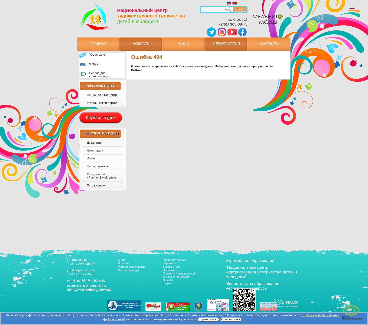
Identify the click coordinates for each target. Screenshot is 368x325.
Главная (99, 44)
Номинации (95, 150)
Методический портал (102, 102)
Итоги (91, 158)
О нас (183, 44)
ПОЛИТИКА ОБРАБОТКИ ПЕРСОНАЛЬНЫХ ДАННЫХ (89, 288)
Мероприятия (226, 44)
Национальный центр (102, 95)
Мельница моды (128, 270)
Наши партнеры (98, 166)
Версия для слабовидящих (99, 74)
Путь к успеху (96, 185)
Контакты (269, 44)
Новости (141, 44)
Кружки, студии (101, 117)
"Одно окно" (97, 54)
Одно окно (169, 270)
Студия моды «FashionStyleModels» (102, 175)
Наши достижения (174, 259)
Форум (94, 63)
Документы (94, 142)
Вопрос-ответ (171, 266)
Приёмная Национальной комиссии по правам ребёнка (179, 277)
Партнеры (169, 263)
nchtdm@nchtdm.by (91, 280)
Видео (167, 283)
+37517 (233, 24)
